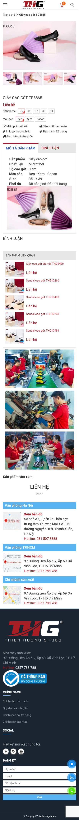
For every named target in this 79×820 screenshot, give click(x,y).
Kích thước (9, 111)
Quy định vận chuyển (15, 708)
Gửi (39, 797)
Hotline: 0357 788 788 (40, 603)
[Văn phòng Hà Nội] (12, 521)
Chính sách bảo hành (15, 701)
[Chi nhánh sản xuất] (12, 595)
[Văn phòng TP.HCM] (12, 562)
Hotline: (19, 668)
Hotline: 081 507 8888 (40, 539)
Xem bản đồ (33, 514)
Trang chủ (9, 14)
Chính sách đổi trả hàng (17, 715)
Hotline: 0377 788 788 (40, 571)
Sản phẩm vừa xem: (18, 477)
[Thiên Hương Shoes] (33, 5)
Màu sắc (8, 119)
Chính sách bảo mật (15, 721)
